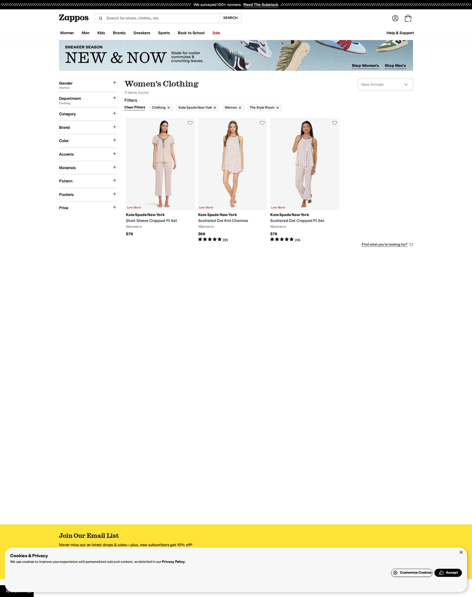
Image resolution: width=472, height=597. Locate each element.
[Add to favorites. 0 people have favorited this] (190, 123)
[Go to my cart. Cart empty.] (408, 18)
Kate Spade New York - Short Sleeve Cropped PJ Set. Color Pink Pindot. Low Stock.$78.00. (160, 180)
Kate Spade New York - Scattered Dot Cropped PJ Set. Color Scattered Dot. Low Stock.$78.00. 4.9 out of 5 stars (304, 180)
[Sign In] (395, 18)
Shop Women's (365, 65)
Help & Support (400, 32)
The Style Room (262, 107)
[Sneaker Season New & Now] (236, 55)
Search (230, 18)
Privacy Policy (173, 562)
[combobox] (156, 18)
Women (231, 107)
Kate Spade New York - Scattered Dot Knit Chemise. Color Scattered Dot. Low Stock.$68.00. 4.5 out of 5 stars (232, 180)
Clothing (159, 107)
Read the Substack (260, 4)
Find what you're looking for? (385, 244)
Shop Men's (395, 65)
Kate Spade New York (195, 107)
